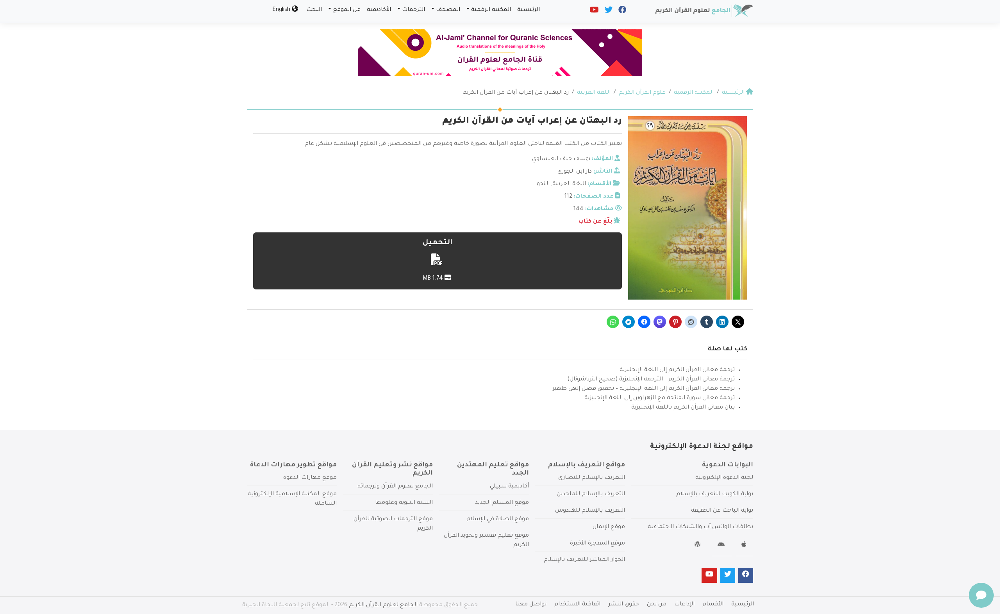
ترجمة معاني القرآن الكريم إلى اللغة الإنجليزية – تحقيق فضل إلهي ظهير (643, 389)
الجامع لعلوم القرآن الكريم (383, 605)
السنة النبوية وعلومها (404, 503)
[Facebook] (621, 12)
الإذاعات (684, 605)
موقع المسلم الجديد (502, 503)
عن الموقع (347, 10)
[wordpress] (698, 545)
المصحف (448, 10)
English (282, 10)
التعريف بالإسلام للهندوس (590, 511)
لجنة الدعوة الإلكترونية (724, 478)
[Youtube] (594, 12)
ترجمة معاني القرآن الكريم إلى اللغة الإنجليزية (677, 370)
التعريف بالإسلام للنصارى (591, 478)
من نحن (656, 605)
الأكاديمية (379, 10)
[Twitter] (608, 12)
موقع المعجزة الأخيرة (597, 544)
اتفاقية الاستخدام (577, 605)
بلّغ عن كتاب (595, 222)
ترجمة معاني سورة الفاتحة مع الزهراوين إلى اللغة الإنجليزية (659, 398)
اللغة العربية (569, 184)
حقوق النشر (623, 605)
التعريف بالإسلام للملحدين (591, 494)
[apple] (744, 545)
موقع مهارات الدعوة (310, 478)
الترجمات (413, 10)
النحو (543, 184)
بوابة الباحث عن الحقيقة (722, 511)
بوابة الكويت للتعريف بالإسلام (714, 494)
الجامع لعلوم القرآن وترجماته (395, 487)
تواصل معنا (530, 605)
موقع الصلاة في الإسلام (497, 519)
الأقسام (712, 605)
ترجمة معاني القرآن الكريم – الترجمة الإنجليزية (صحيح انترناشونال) (651, 380)
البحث (314, 10)
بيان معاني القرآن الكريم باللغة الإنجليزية (683, 408)
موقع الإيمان (609, 527)
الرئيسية (528, 10)
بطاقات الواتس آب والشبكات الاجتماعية (700, 527)
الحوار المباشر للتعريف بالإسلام (584, 560)
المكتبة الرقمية (491, 10)
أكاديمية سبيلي (509, 487)
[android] (722, 545)
